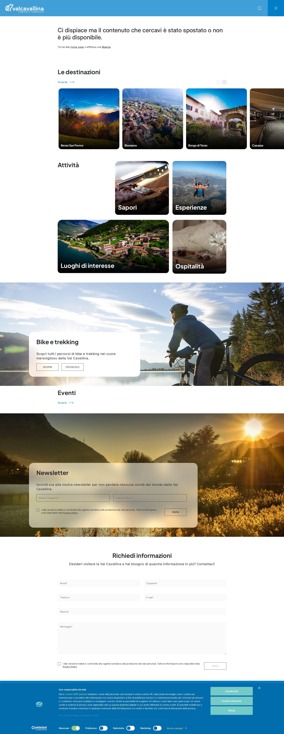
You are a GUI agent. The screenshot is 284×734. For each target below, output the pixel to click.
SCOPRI (47, 367)
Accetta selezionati (231, 701)
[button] (224, 82)
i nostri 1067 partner (76, 694)
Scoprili (62, 402)
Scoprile (62, 82)
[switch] (103, 728)
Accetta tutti (231, 691)
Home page (77, 47)
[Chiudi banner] (259, 688)
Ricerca (106, 47)
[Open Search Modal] (259, 8)
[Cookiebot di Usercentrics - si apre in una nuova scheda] (39, 728)
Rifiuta (231, 710)
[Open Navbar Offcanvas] (276, 8)
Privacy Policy (70, 513)
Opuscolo (73, 367)
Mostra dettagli (175, 728)
